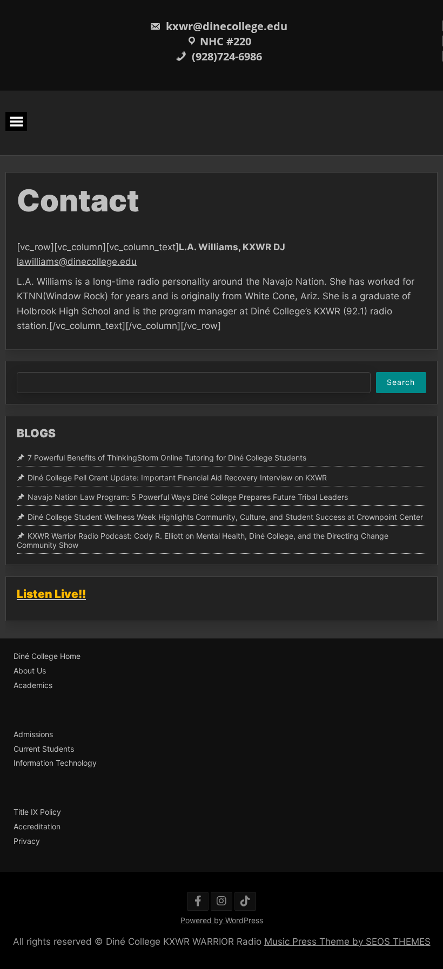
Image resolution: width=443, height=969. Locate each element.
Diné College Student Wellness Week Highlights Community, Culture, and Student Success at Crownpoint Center (225, 516)
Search (401, 382)
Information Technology (55, 763)
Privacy (27, 841)
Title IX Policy (37, 812)
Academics (33, 685)
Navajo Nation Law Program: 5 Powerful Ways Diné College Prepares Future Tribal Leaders (188, 497)
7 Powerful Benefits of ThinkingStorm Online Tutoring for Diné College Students (167, 457)
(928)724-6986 (225, 56)
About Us (30, 670)
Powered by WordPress (221, 920)
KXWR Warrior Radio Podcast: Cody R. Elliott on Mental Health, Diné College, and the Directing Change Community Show (202, 540)
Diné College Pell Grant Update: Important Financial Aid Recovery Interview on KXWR (177, 477)
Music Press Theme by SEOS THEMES (347, 941)
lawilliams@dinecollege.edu (77, 261)
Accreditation (37, 826)
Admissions (33, 734)
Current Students (44, 749)
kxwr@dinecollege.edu (225, 26)
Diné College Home (47, 656)
